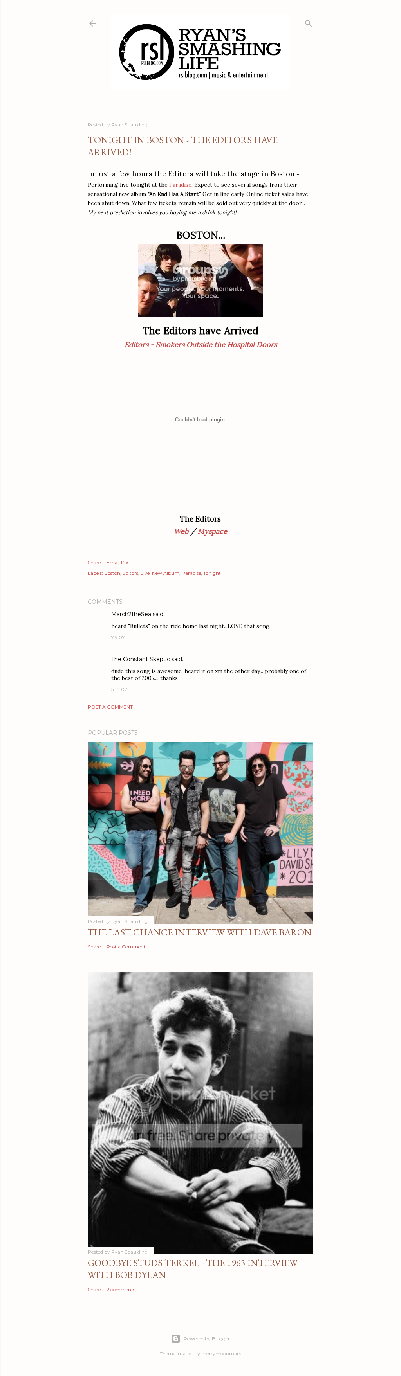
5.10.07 (119, 689)
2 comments (121, 1289)
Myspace (212, 531)
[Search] (308, 21)
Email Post (119, 562)
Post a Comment (110, 707)
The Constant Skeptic (140, 659)
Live (145, 573)
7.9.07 (118, 637)
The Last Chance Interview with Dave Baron (200, 932)
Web (181, 531)
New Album (165, 573)
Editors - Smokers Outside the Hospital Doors (201, 344)
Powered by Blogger (207, 1339)
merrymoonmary (221, 1353)
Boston (112, 573)
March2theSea (131, 614)
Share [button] (94, 562)
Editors (130, 573)
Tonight (212, 573)
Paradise (180, 184)
